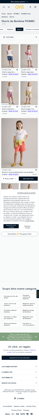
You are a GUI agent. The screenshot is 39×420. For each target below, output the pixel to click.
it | (20, 398)
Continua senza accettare (26, 193)
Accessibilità (7, 406)
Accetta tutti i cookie (11, 226)
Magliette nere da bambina (28, 317)
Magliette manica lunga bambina (29, 304)
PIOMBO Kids (25, 14)
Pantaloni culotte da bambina (26, 296)
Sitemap (26, 410)
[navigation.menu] (4, 7)
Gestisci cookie (19, 406)
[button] (38, 294)
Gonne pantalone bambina (10, 324)
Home (4, 14)
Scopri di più (26, 339)
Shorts (12, 17)
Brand (9, 14)
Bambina (5, 17)
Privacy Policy (17, 410)
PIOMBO (16, 14)
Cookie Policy (31, 406)
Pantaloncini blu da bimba (11, 297)
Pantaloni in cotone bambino (29, 324)
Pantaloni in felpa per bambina (10, 317)
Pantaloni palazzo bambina (10, 311)
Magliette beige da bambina (28, 311)
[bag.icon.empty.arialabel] (35, 7)
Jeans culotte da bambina (10, 304)
